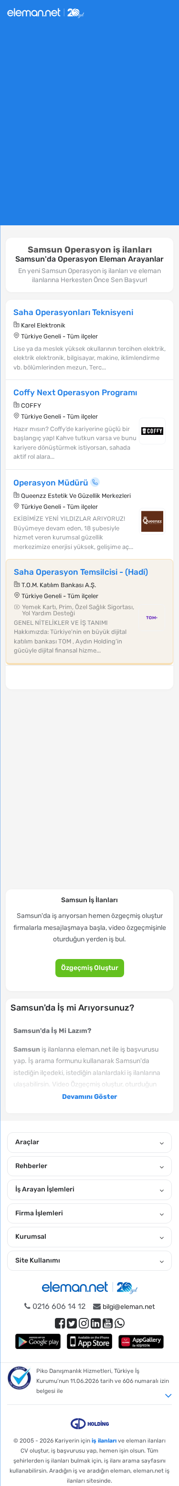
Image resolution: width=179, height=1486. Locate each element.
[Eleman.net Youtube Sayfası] (108, 1323)
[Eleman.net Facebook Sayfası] (60, 1323)
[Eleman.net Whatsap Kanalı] (120, 1323)
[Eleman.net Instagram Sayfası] (84, 1323)
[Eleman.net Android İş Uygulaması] (38, 1341)
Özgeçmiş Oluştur (89, 968)
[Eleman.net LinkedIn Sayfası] (96, 1323)
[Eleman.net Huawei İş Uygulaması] (141, 1341)
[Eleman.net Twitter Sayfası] (72, 1323)
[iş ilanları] (45, 11)
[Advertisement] (89, 129)
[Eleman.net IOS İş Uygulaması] (90, 1341)
